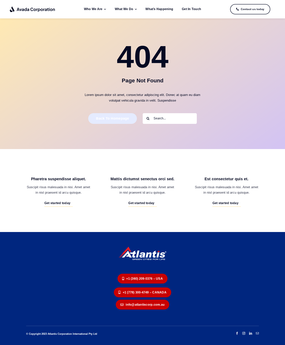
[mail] (257, 333)
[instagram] (243, 333)
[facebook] (237, 333)
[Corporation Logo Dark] (32, 8)
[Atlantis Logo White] (142, 243)
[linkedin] (250, 333)
